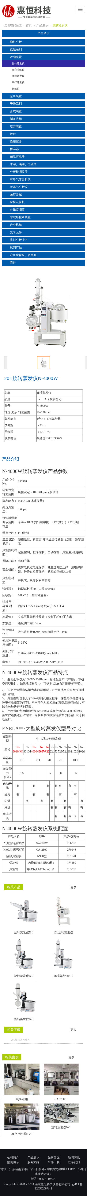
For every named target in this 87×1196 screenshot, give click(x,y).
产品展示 (42, 25)
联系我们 (74, 1162)
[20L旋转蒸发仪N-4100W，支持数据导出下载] (81, 1039)
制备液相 (22, 1099)
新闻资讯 (74, 1157)
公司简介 (13, 1157)
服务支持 (33, 1162)
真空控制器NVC (21, 1133)
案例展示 (13, 1162)
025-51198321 (48, 1178)
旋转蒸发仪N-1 (24, 932)
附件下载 (54, 1162)
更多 (74, 887)
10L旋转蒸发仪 (63, 932)
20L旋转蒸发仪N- (20, 1039)
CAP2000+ (61, 1099)
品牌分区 (54, 1157)
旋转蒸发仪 (60, 25)
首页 (29, 25)
